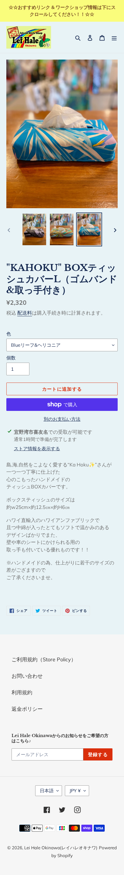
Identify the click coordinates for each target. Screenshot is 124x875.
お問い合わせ (27, 676)
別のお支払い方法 (62, 419)
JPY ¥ (75, 790)
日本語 (47, 790)
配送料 (24, 313)
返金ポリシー (27, 709)
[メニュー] (114, 37)
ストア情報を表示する (37, 448)
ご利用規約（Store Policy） (44, 659)
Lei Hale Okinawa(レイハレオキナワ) (60, 847)
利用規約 (22, 692)
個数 (11, 358)
